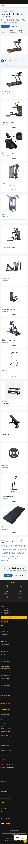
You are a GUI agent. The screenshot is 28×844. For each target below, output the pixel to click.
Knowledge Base (4, 791)
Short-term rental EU (19, 558)
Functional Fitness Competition (6, 815)
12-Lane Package (4, 641)
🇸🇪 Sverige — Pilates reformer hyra (7, 760)
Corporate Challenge (5, 644)
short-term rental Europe (16, 552)
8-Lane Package (4, 637)
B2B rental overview (8, 554)
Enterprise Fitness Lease (5, 695)
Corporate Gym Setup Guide (6, 798)
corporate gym (22, 545)
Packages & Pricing (4, 631)
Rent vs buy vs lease (4, 560)
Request (14, 96)
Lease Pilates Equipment (5, 675)
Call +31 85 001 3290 (19, 575)
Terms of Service (14, 840)
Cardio (6, 60)
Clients (2, 784)
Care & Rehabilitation (5, 678)
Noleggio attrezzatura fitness (6, 750)
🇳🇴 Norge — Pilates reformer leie (7, 764)
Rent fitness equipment (5, 714)
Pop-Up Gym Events (4, 698)
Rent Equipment (4, 781)
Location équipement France (6, 731)
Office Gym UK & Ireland (5, 692)
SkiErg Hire (3, 654)
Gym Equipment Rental (5, 723)
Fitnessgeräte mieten (5, 719)
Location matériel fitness (5, 728)
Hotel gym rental (4, 558)
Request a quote (5, 26)
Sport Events (3, 805)
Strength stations (13, 60)
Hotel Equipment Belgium (5, 740)
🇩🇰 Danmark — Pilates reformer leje (7, 767)
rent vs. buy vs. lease (15, 556)
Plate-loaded (21, 60)
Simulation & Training (5, 647)
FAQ (1, 788)
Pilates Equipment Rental (5, 668)
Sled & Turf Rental (4, 651)
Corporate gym (11, 558)
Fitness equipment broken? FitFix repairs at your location (12, 831)
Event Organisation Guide (5, 661)
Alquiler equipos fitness (5, 745)
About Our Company (4, 778)
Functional (11, 64)
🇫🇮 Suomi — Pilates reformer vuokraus (8, 770)
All (2, 60)
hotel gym (6, 545)
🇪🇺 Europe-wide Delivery (5, 706)
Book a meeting (15, 617)
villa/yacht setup (14, 545)
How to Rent (3, 794)
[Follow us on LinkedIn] (5, 621)
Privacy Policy (7, 840)
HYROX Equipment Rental (6, 627)
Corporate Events (4, 808)
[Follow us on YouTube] (7, 621)
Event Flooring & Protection (6, 818)
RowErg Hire (3, 657)
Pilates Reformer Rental (5, 671)
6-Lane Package (4, 634)
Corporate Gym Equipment (6, 688)
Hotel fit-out (14, 26)
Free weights (4, 64)
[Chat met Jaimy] (25, 841)
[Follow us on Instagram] (2, 621)
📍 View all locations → (5, 709)
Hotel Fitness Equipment (5, 685)
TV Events (3, 811)
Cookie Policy (21, 840)
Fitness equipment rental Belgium (7, 736)
